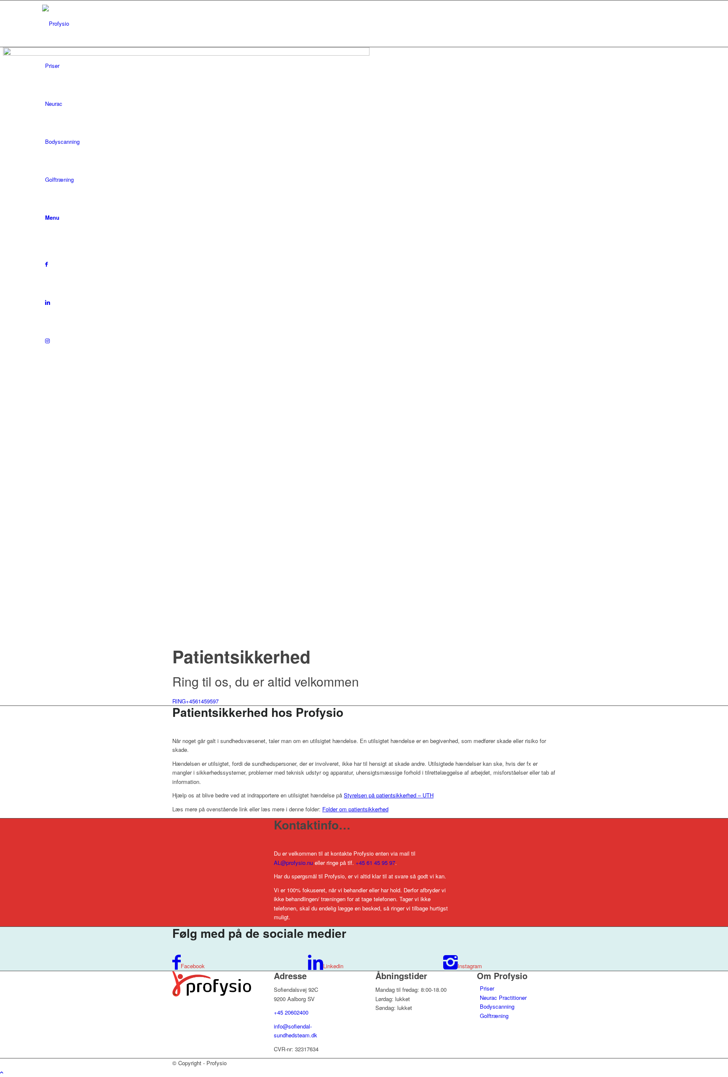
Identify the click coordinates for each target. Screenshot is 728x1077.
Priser (487, 988)
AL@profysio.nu (293, 863)
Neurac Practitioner (503, 998)
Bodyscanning (497, 1006)
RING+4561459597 (195, 701)
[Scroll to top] (1, 1072)
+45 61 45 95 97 (375, 863)
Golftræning (494, 1016)
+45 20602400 (291, 1012)
